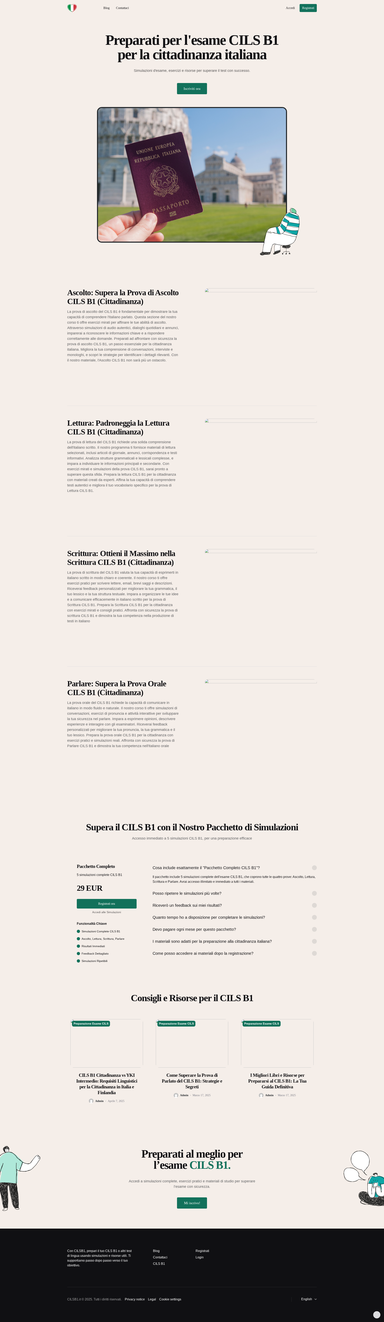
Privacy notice (135, 1299)
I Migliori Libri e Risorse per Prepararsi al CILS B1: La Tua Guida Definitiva (277, 1081)
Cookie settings (170, 1299)
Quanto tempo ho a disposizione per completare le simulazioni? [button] (209, 917)
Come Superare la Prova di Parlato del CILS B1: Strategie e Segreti (192, 1081)
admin (99, 1101)
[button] (306, 1299)
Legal (152, 1299)
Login (200, 1257)
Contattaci (122, 8)
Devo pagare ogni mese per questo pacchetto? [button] (194, 929)
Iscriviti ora (192, 89)
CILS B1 (159, 1263)
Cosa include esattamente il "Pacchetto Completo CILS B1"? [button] (206, 868)
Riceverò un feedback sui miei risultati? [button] (187, 905)
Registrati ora (106, 903)
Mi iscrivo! (192, 1203)
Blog (106, 8)
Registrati (308, 8)
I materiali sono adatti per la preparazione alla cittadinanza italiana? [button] (212, 941)
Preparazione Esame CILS (91, 1023)
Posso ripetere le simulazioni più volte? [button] (187, 893)
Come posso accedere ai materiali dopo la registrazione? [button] (203, 953)
